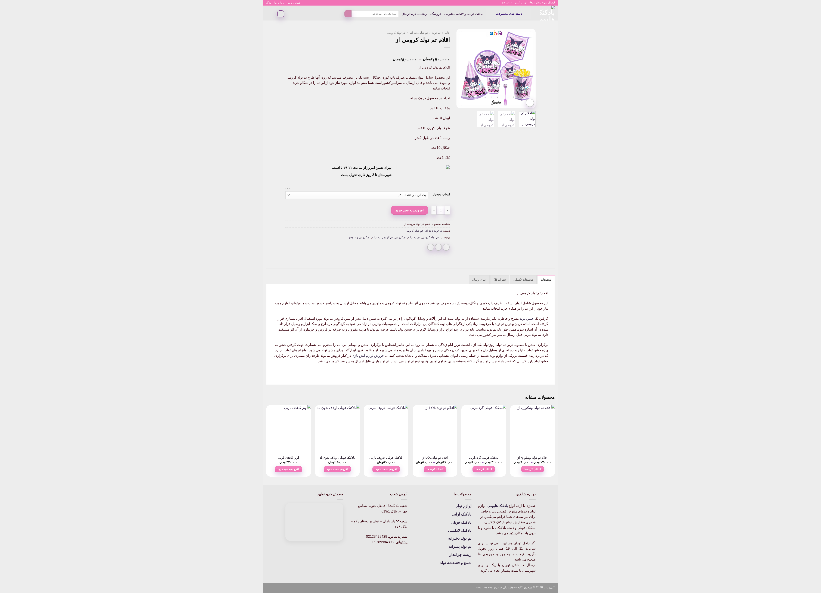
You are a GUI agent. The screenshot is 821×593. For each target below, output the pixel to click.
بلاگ (268, 2)
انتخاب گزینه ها (532, 469)
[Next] (460, 68)
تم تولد (436, 32)
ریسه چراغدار (460, 554)
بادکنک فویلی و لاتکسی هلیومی (463, 14)
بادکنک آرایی (461, 514)
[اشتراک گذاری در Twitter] (438, 247)
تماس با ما (294, 2)
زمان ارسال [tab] (479, 279)
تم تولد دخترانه (418, 32)
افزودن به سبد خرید (410, 210)
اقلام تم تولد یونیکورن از (532, 457)
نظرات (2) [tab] (500, 279)
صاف (287, 188)
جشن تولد (527, 318)
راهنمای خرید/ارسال (414, 14)
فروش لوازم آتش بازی (368, 355)
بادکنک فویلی (461, 522)
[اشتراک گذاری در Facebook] (446, 247)
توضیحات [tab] (546, 279)
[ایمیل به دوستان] (430, 247)
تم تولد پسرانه (460, 546)
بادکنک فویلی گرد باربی (483, 457)
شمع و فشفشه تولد (455, 563)
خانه (447, 32)
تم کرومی (400, 237)
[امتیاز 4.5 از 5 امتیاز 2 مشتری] (367, 52)
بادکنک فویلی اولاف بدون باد (337, 457)
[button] (508, 13)
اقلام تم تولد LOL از (435, 457)
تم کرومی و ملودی (359, 237)
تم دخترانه (414, 237)
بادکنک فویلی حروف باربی (386, 457)
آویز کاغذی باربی (288, 457)
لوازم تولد (463, 506)
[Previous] (528, 68)
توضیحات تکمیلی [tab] (523, 279)
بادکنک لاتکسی (459, 530)
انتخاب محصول (441, 194)
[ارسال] (347, 14)
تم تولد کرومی (396, 32)
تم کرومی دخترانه (382, 237)
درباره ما (279, 2)
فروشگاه (435, 14)
